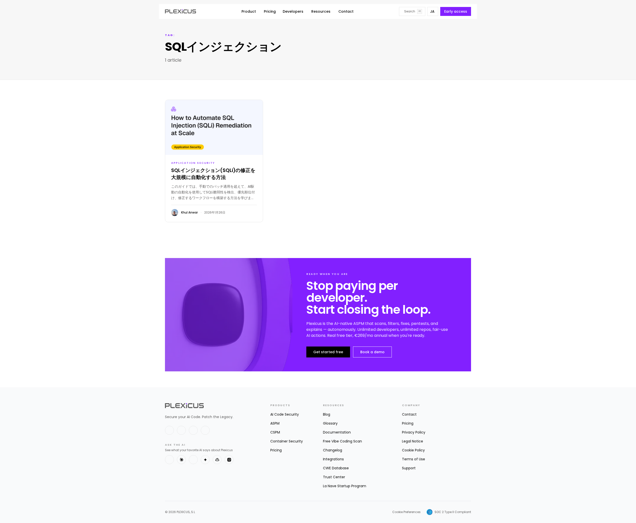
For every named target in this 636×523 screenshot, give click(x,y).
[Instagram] (205, 430)
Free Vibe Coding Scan (342, 441)
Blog (326, 414)
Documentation (337, 432)
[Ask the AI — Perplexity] (193, 459)
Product (248, 11)
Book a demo (372, 351)
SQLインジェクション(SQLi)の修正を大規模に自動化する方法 (213, 174)
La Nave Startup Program (344, 485)
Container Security (286, 441)
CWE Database (336, 468)
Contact (346, 11)
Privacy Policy (413, 432)
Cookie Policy (413, 450)
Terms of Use (413, 459)
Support (409, 468)
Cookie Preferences (406, 512)
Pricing (270, 11)
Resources (320, 11)
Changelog (332, 450)
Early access (455, 11)
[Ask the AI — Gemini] (205, 459)
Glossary (330, 423)
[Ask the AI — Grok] (229, 459)
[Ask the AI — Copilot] (217, 459)
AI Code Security (284, 414)
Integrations (333, 459)
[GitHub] (193, 430)
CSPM (275, 432)
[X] (169, 430)
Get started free (328, 351)
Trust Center (334, 477)
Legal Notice (412, 441)
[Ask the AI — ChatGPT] (169, 459)
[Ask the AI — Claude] (181, 459)
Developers (293, 11)
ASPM (274, 423)
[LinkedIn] (181, 430)
